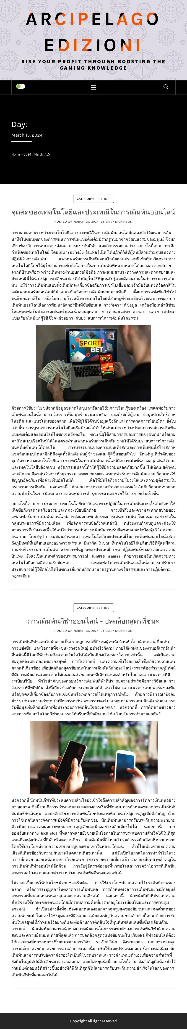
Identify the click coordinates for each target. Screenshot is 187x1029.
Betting (103, 199)
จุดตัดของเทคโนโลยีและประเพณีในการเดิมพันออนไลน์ (93, 212)
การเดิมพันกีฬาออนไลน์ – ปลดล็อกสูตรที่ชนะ (93, 621)
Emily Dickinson (119, 222)
